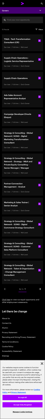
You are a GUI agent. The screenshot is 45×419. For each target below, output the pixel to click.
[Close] (42, 363)
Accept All (22, 397)
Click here (6, 299)
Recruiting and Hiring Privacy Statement (19, 337)
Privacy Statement (9, 332)
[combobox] (22, 20)
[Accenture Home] (23, 4)
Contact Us (6, 323)
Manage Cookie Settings (22, 412)
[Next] (40, 289)
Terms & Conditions (10, 341)
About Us (6, 318)
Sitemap (5, 355)
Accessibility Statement (12, 351)
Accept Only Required (23, 405)
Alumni (5, 327)
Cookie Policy (7, 346)
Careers (5, 10)
